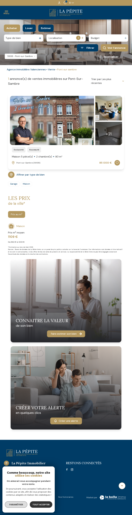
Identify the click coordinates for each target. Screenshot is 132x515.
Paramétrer (16, 504)
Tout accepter (41, 504)
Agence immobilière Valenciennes (26, 69)
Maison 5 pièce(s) (37, 156)
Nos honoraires (65, 497)
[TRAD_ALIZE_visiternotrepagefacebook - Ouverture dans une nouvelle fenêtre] (66, 469)
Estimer (46, 28)
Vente (51, 69)
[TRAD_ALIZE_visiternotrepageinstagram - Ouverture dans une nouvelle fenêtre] (72, 469)
